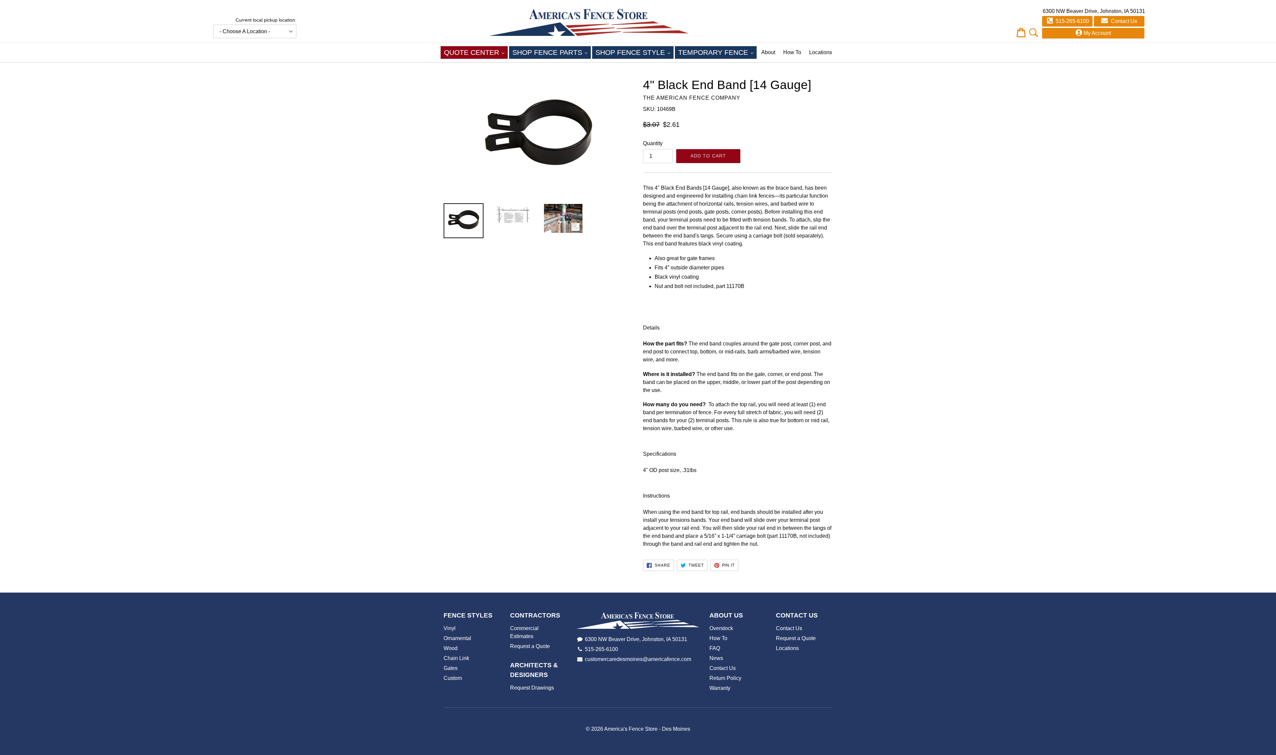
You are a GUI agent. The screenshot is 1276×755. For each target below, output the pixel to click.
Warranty (719, 688)
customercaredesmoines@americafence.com (638, 659)
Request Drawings (532, 688)
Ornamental (457, 638)
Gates (451, 668)
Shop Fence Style (634, 52)
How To (792, 52)
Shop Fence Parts (551, 52)
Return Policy (725, 678)
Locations (820, 52)
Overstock (721, 628)
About (768, 52)
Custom (453, 678)
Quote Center (476, 52)
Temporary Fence (717, 52)
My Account (1097, 33)
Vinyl (450, 628)
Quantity (653, 143)
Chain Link (456, 658)
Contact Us (1123, 21)
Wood (451, 648)
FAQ (714, 648)
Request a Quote (530, 646)
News (716, 658)
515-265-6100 (1071, 21)
